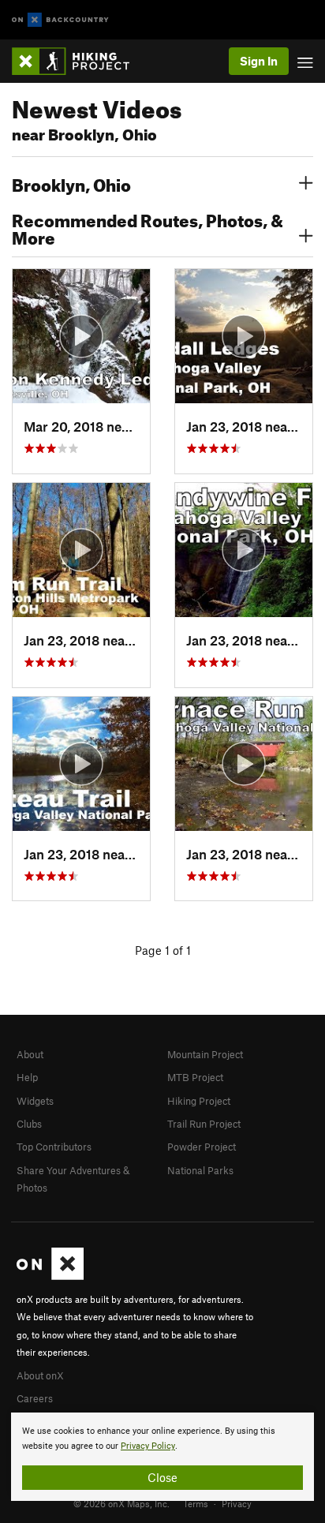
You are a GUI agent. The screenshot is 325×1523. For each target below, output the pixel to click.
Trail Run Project (204, 1123)
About (30, 1054)
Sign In (259, 61)
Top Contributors (54, 1146)
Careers (35, 1398)
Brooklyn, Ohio (71, 183)
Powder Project (201, 1146)
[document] (162, 1457)
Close (162, 1477)
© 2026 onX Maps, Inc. (121, 1503)
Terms (195, 1503)
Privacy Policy (148, 1446)
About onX (40, 1375)
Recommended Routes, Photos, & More (147, 227)
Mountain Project (205, 1054)
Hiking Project (198, 1101)
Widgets (35, 1101)
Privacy (237, 1503)
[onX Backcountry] (60, 20)
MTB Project (195, 1077)
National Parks (200, 1170)
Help (27, 1077)
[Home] (78, 61)
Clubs (29, 1123)
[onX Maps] (50, 1276)
